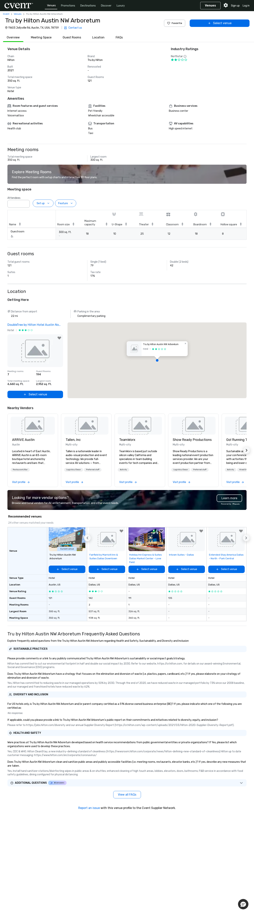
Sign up (235, 5)
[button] (26, 203)
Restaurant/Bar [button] (20, 470)
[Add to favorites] (59, 338)
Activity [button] (123, 470)
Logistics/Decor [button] (73, 470)
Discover (106, 5)
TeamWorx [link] (127, 440)
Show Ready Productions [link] (192, 440)
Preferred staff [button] (92, 470)
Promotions (68, 5)
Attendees (13, 198)
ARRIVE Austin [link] (23, 440)
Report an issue (89, 808)
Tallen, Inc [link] (73, 440)
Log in (246, 5)
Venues (51, 5)
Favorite (177, 23)
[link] (33, 426)
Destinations (88, 5)
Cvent (6, 14)
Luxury (121, 5)
